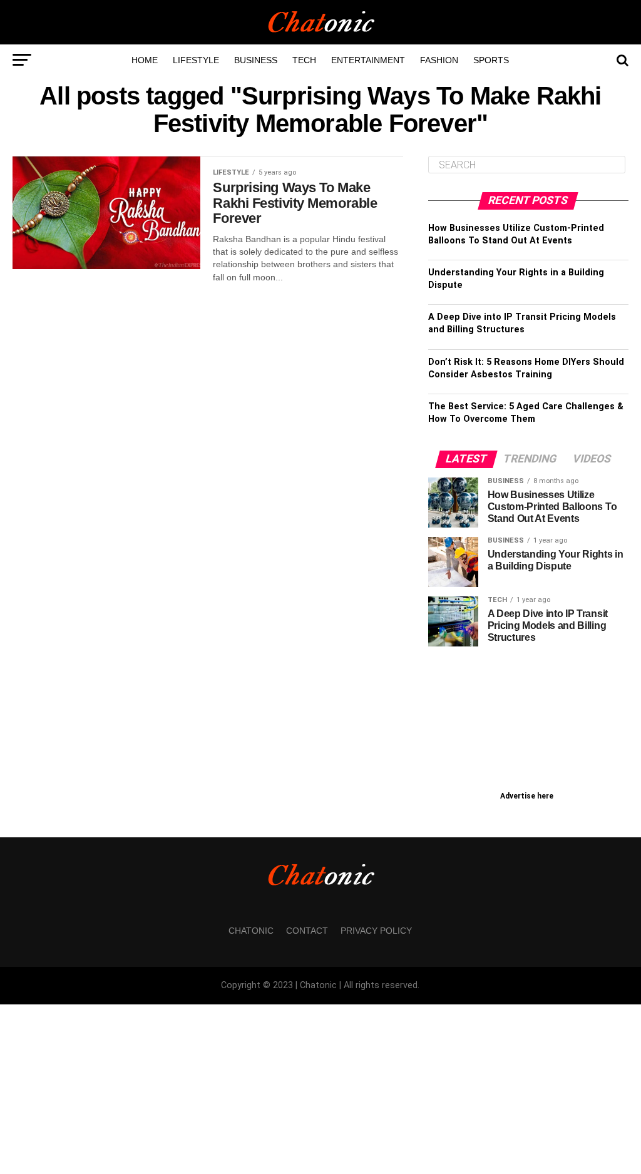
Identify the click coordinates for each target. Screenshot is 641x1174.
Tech (304, 60)
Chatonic (251, 931)
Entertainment (368, 60)
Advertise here (526, 796)
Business (255, 60)
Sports (491, 60)
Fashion (439, 60)
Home (144, 60)
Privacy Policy (376, 931)
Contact (307, 931)
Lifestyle (196, 60)
